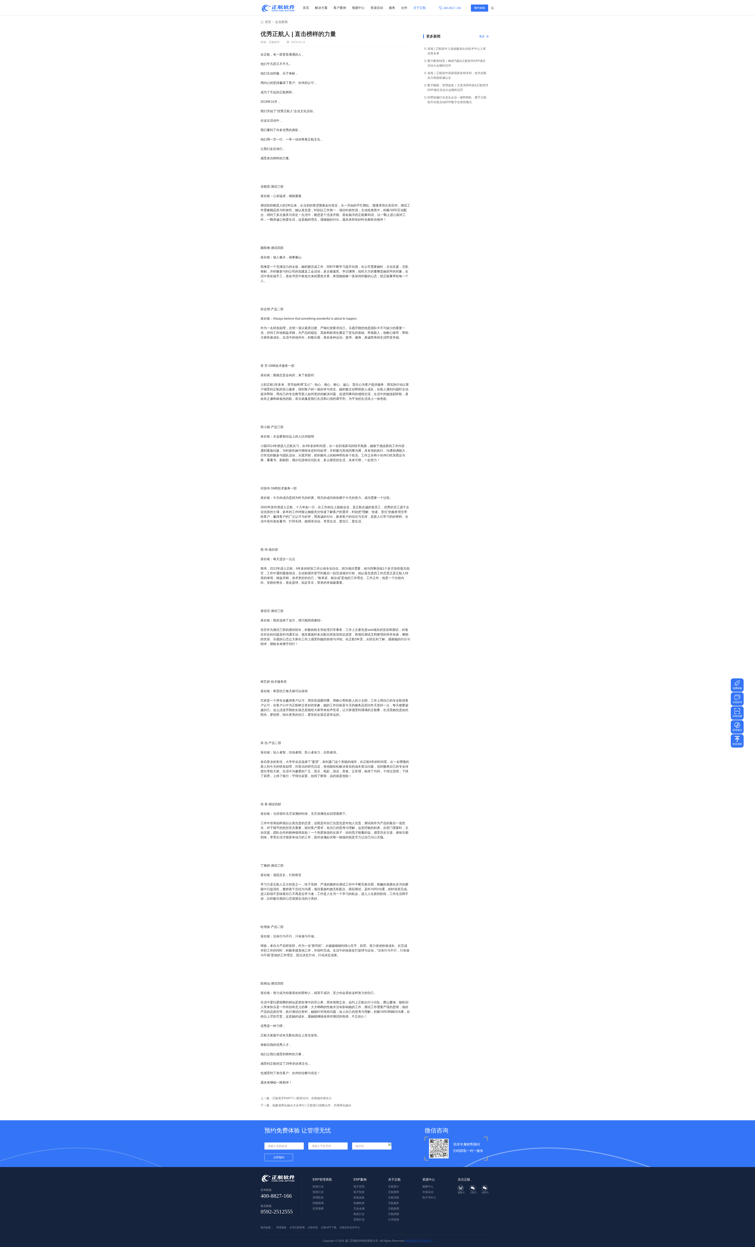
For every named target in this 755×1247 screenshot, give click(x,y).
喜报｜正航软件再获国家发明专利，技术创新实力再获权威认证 (456, 75)
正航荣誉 (393, 1192)
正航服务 (393, 1203)
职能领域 (318, 1203)
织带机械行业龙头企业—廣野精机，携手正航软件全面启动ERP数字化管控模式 (456, 100)
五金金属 (359, 1208)
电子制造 (359, 1192)
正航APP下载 (328, 1227)
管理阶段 (318, 1197)
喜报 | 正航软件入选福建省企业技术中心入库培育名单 (456, 51)
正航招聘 (393, 1214)
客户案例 (339, 7)
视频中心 (358, 7)
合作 (404, 7)
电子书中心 (429, 1197)
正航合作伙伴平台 (349, 1227)
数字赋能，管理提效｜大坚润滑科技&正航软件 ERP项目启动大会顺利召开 (457, 88)
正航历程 (393, 1197)
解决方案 (321, 7)
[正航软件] (278, 8)
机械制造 (359, 1203)
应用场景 (318, 1208)
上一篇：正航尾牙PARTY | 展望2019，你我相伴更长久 (296, 1098)
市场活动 (427, 1192)
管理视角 (281, 1227)
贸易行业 (318, 1192)
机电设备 (359, 1197)
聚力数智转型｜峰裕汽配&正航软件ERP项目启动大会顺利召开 (456, 63)
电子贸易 (359, 1186)
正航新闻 (393, 1208)
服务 (392, 7)
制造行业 (318, 1186)
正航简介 (393, 1186)
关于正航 (419, 7)
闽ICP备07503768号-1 (419, 1240)
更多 (482, 36)
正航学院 (313, 1227)
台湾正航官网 (297, 1227)
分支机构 (393, 1219)
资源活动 (376, 7)
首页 (306, 7)
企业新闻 (281, 22)
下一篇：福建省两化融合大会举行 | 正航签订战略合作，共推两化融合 (306, 1105)
